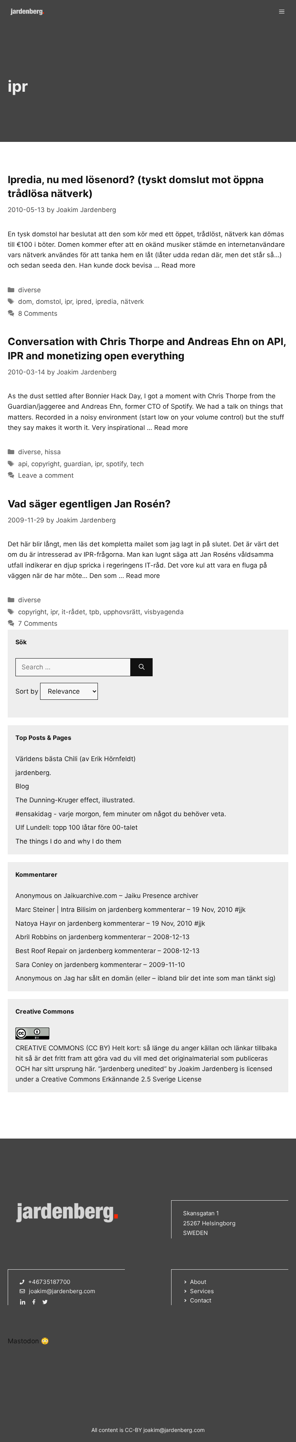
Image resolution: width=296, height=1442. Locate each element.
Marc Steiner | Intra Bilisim (55, 909)
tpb (94, 612)
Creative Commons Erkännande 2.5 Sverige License (121, 1079)
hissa (53, 452)
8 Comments (37, 313)
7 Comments (37, 623)
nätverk (132, 301)
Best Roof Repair (41, 951)
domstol (48, 301)
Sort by (27, 691)
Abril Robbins (36, 937)
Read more (178, 265)
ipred (84, 301)
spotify (116, 464)
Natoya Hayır (35, 923)
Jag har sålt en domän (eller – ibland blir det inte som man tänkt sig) (170, 978)
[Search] (142, 667)
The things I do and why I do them (68, 841)
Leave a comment (46, 475)
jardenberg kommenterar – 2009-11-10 (124, 965)
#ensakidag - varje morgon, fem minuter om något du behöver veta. (120, 814)
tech (137, 464)
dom (25, 301)
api (22, 464)
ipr (68, 301)
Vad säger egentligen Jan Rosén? (89, 504)
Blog (22, 786)
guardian (77, 464)
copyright (45, 464)
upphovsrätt (121, 612)
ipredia (106, 301)
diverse (29, 290)
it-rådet (73, 612)
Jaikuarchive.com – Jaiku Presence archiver (131, 896)
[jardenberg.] (27, 11)
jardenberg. (33, 773)
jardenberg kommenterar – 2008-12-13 (129, 937)
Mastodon (23, 1341)
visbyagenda (164, 612)
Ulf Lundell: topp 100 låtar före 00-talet (76, 827)
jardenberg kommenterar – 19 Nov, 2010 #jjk (177, 909)
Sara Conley (34, 965)
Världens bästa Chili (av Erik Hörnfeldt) (75, 759)
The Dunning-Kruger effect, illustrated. (75, 800)
